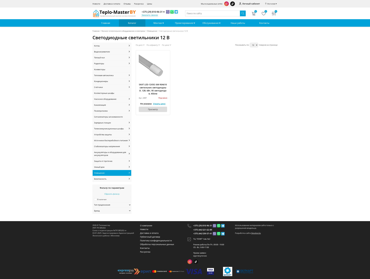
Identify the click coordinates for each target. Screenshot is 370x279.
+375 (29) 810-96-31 (202, 225)
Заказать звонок (150, 15)
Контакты (264, 23)
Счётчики (98, 87)
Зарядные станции (102, 122)
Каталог (132, 23)
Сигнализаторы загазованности (108, 116)
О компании (146, 225)
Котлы (97, 45)
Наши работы (238, 23)
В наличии (102, 199)
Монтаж (157, 23)
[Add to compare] (165, 60)
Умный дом (99, 167)
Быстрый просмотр (153, 67)
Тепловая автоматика (103, 75)
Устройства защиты (103, 134)
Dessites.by (256, 233)
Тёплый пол (99, 57)
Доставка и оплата (112, 4)
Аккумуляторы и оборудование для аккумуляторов (110, 153)
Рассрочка (139, 4)
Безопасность (100, 179)
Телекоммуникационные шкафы (109, 128)
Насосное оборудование (105, 99)
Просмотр (153, 109)
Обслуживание (210, 23)
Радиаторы (99, 63)
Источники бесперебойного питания (111, 140)
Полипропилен (101, 111)
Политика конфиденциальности (156, 240)
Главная (105, 23)
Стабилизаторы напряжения (107, 146)
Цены (149, 4)
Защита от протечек (103, 161)
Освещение (99, 173)
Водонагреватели (102, 51)
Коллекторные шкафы (104, 93)
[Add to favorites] (165, 55)
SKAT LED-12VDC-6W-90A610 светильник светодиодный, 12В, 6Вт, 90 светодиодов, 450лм (153, 89)
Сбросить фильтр (111, 194)
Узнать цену (159, 103)
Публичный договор (150, 236)
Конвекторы (99, 69)
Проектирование (184, 23)
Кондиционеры (101, 81)
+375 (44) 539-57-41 (202, 233)
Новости (96, 4)
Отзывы (127, 4)
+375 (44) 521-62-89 (202, 229)
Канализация (100, 105)
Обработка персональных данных (157, 244)
